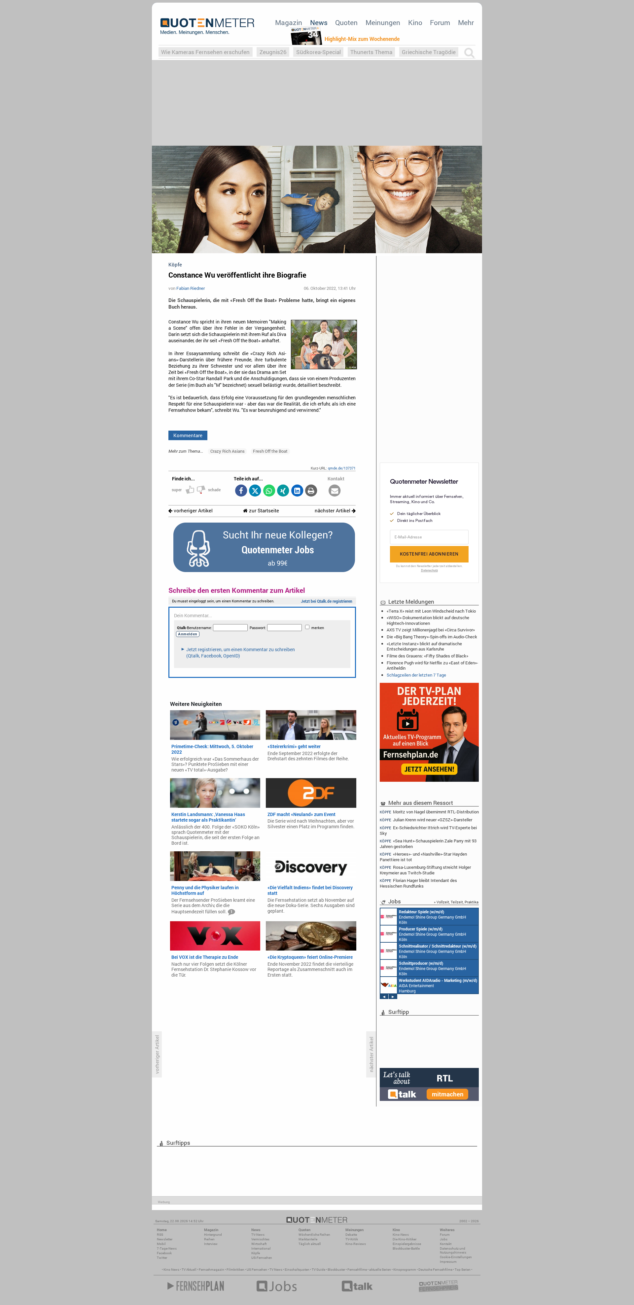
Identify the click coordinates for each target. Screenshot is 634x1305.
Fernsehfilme (357, 1269)
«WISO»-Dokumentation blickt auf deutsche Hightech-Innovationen (428, 620)
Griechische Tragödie (429, 52)
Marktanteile (308, 1239)
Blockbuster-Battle (406, 1248)
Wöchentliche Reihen (314, 1234)
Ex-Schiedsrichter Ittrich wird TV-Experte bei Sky (428, 830)
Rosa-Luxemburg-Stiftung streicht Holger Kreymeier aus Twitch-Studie (425, 870)
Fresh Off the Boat (270, 451)
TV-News (257, 1234)
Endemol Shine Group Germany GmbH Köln (432, 917)
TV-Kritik (351, 1239)
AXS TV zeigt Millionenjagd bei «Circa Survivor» (431, 630)
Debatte (351, 1234)
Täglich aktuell (310, 1244)
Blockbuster (336, 1269)
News (319, 22)
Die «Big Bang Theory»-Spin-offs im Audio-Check (432, 637)
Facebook (164, 1253)
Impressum (448, 1261)
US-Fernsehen (261, 1258)
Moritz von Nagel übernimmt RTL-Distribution (429, 812)
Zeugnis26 (273, 52)
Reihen (209, 1239)
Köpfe (255, 1253)
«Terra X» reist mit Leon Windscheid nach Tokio (431, 611)
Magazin (288, 22)
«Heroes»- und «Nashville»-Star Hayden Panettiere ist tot (423, 856)
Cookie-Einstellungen (456, 1257)
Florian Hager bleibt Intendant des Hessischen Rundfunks (418, 883)
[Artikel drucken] (311, 491)
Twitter (162, 1258)
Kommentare (187, 435)
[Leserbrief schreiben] (335, 491)
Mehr (466, 22)
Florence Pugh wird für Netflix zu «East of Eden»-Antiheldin (432, 665)
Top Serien (463, 1269)
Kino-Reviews (355, 1244)
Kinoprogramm (404, 1269)
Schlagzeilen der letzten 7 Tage (416, 675)
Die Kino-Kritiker (404, 1239)
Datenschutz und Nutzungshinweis (453, 1250)
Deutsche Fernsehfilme (435, 1269)
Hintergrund (213, 1234)
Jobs (443, 1239)
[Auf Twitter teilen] (255, 491)
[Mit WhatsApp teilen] (269, 491)
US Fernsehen (257, 1269)
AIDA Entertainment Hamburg (438, 985)
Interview (211, 1244)
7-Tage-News (167, 1248)
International (261, 1248)
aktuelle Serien (380, 1269)
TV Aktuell (189, 1269)
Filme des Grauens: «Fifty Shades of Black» (427, 656)
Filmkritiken (235, 1269)
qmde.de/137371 (342, 468)
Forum (440, 22)
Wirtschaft (258, 1244)
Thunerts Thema (371, 52)
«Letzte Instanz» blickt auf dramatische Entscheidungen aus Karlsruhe (424, 646)
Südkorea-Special (318, 52)
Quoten (346, 22)
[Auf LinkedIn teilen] (297, 491)
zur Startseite (263, 510)
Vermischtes (260, 1239)
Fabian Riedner (190, 288)
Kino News (171, 1269)
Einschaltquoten (297, 1269)
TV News (275, 1269)
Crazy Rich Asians (227, 451)
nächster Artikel (333, 510)
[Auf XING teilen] (283, 491)
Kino (415, 22)
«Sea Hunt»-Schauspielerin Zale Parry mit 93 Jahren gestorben (428, 843)
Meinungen (383, 22)
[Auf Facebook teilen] (241, 491)
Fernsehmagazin (211, 1269)
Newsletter (164, 1239)
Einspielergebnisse (407, 1244)
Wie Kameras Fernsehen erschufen (205, 52)
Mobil (161, 1244)
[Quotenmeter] (207, 26)
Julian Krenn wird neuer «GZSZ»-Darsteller (426, 820)
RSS (160, 1234)
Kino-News (401, 1234)
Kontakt (445, 1244)
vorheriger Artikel (192, 510)
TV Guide (318, 1269)
